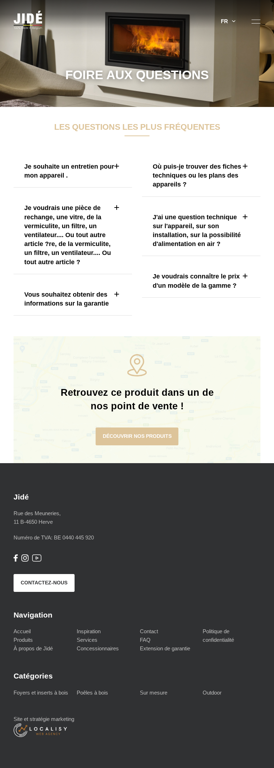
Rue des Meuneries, (37, 517)
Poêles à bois (92, 693)
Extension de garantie (165, 648)
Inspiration (89, 631)
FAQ (145, 640)
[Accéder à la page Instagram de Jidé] (25, 560)
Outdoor (212, 693)
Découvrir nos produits (137, 436)
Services (87, 640)
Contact (149, 631)
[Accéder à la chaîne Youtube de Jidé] (37, 560)
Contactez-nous (44, 582)
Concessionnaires (98, 648)
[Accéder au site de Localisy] (40, 735)
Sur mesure (153, 693)
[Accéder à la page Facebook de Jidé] (15, 560)
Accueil (22, 631)
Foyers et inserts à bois (41, 693)
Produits (23, 640)
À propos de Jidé (33, 648)
